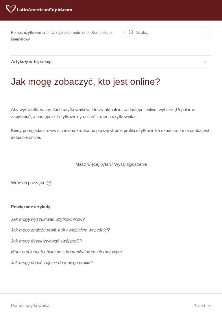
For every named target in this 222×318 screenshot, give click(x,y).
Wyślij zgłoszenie (130, 164)
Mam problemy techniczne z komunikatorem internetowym (66, 251)
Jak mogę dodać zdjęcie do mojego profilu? (51, 262)
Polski (199, 305)
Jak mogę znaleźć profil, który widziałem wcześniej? (60, 229)
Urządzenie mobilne (68, 32)
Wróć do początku (28, 182)
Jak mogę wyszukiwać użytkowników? (48, 219)
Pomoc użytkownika (28, 32)
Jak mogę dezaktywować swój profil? (46, 240)
